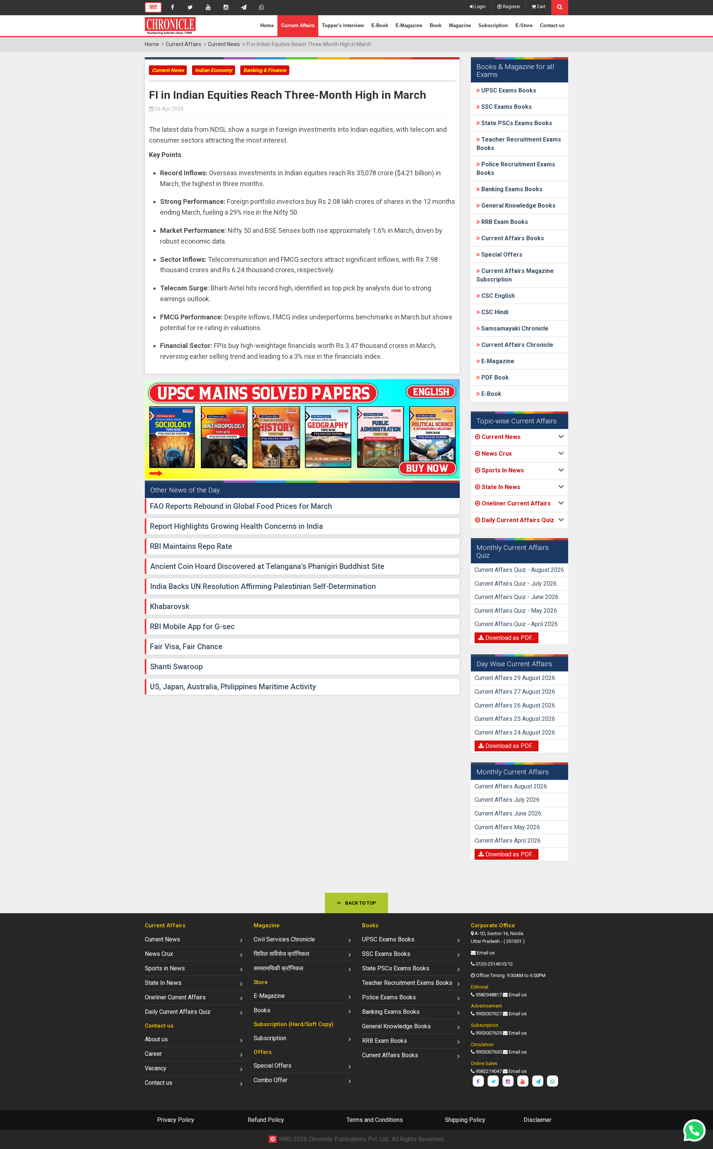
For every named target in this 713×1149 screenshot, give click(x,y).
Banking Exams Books (511, 189)
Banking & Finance (264, 70)
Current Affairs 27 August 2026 (515, 691)
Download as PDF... (509, 637)
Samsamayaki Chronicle (514, 328)
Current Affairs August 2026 (511, 786)
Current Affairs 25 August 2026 (515, 718)
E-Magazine (408, 25)
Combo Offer (270, 1080)
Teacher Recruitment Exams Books (407, 982)
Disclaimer (537, 1119)
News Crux (159, 953)
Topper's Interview (343, 25)
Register (511, 6)
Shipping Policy (465, 1119)
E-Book (379, 25)
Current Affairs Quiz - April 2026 (516, 624)
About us (156, 1039)
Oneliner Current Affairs (175, 997)
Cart (541, 6)
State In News (163, 982)
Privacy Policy (175, 1119)
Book (436, 25)
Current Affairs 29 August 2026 (515, 677)
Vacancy (155, 1068)
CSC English (497, 295)
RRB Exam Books (504, 221)
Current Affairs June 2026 (508, 813)
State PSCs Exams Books (516, 123)
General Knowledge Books (518, 205)
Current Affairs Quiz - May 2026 (516, 610)
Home (267, 25)
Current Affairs (298, 25)
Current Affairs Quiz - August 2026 (519, 569)
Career (153, 1053)
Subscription (493, 25)
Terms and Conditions (374, 1119)
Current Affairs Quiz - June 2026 (517, 596)
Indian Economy (213, 70)
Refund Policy (266, 1119)
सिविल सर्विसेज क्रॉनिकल (281, 953)
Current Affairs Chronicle (516, 344)
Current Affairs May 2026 (507, 827)
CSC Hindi (494, 312)
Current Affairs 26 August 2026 (515, 705)
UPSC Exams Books (508, 90)
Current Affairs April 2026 (508, 840)
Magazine (460, 25)
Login (479, 6)
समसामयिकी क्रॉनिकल (278, 968)
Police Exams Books (389, 997)
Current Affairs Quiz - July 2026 (516, 583)
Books (262, 1010)
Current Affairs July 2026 (507, 799)
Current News (224, 44)
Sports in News (165, 968)
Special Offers (501, 254)
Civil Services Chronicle (284, 939)
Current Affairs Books (512, 238)
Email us (486, 953)
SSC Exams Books (506, 106)
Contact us (552, 25)
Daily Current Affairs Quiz (178, 1011)
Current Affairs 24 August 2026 (515, 732)
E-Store (524, 25)
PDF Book (494, 377)
